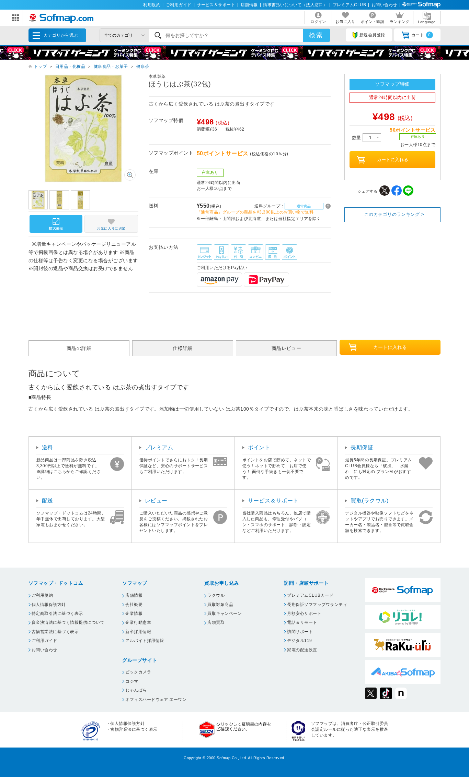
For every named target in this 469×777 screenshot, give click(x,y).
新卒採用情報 (138, 631)
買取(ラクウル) (369, 500)
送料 (47, 447)
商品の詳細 (79, 348)
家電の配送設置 (302, 649)
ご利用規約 (42, 595)
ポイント (259, 447)
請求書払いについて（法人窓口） (295, 4)
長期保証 (362, 447)
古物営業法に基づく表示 (55, 631)
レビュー (156, 500)
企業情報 (133, 613)
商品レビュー (286, 348)
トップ (40, 66)
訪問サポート (300, 631)
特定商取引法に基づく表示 (57, 613)
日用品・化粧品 (70, 66)
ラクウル (216, 595)
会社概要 (133, 604)
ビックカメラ (138, 672)
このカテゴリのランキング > (394, 214)
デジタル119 (299, 640)
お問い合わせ (384, 4)
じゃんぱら (136, 690)
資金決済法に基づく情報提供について (68, 622)
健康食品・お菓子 (111, 66)
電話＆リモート (302, 622)
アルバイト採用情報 (144, 640)
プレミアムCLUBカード (310, 595)
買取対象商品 (220, 604)
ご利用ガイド (179, 4)
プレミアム (159, 447)
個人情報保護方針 (49, 604)
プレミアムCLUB (349, 4)
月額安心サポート (304, 613)
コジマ (131, 681)
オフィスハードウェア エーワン (155, 699)
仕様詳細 (183, 348)
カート (421, 35)
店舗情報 (249, 4)
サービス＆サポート (216, 4)
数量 (357, 137)
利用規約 (151, 4)
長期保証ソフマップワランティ (317, 604)
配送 (47, 500)
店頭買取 (216, 622)
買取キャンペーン (224, 613)
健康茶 (142, 66)
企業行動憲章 (138, 622)
